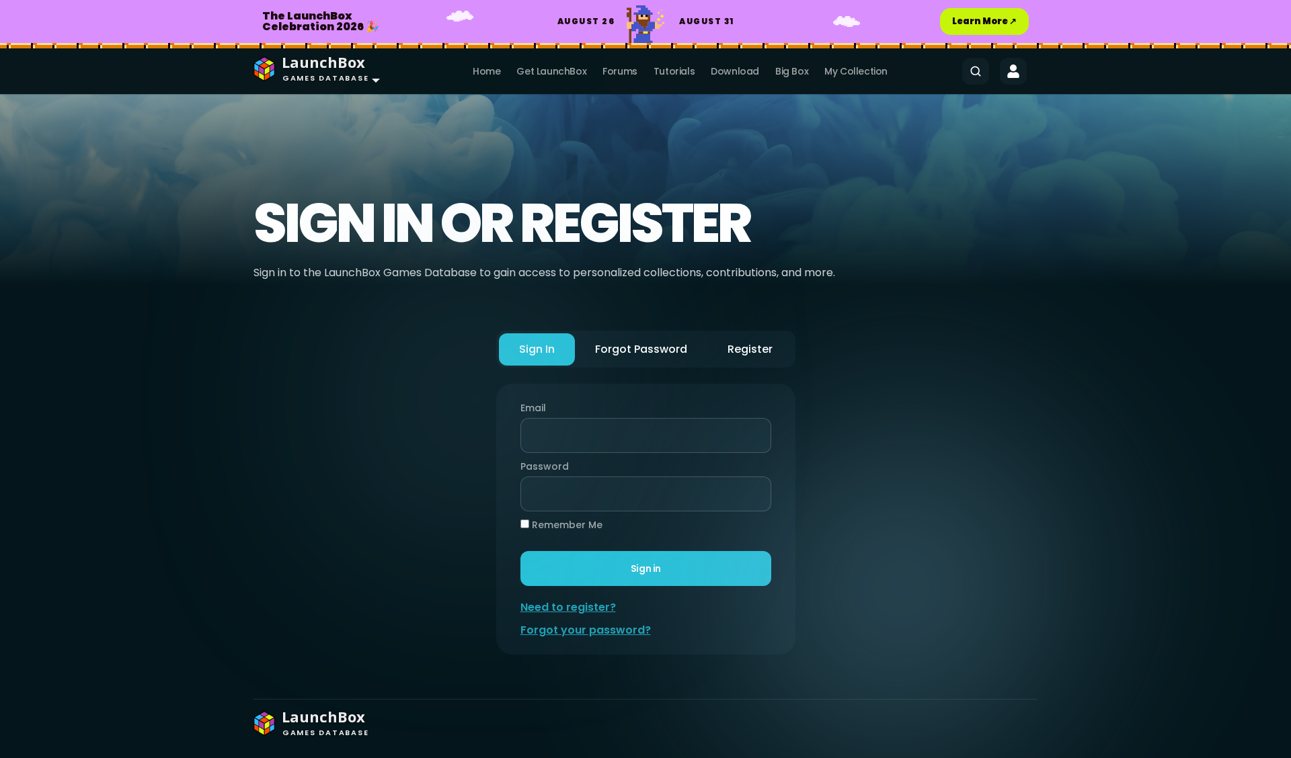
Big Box (791, 71)
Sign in (645, 568)
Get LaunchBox (551, 71)
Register (750, 349)
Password (541, 466)
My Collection (856, 71)
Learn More (984, 21)
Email (533, 408)
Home (486, 71)
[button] (313, 71)
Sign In (537, 349)
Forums (619, 71)
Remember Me (565, 525)
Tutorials (674, 71)
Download (735, 71)
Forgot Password (641, 349)
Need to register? (568, 607)
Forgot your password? (585, 630)
